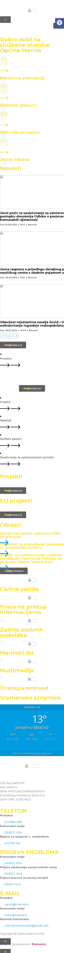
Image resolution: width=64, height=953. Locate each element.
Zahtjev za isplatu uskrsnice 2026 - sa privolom (31, 535)
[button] (59, 22)
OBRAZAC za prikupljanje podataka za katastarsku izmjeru (32, 546)
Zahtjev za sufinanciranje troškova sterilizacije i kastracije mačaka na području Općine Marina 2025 (31, 558)
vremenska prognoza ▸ (32, 753)
